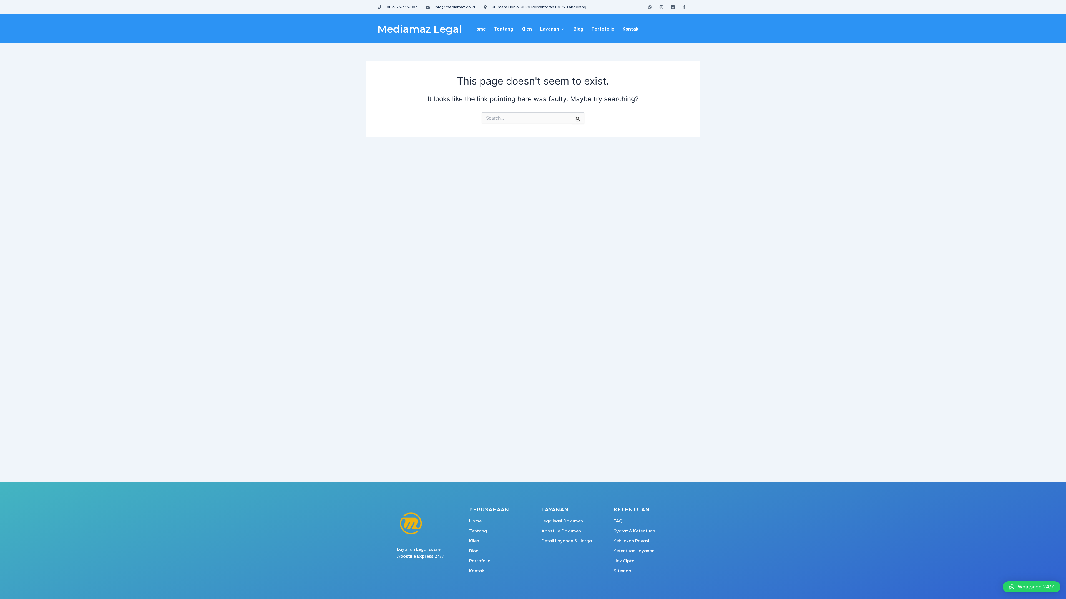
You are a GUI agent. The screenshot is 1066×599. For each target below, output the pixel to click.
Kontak (630, 29)
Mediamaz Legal (420, 29)
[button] (1031, 586)
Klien (526, 29)
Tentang (503, 29)
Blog (578, 29)
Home (479, 29)
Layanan (549, 29)
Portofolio (603, 29)
